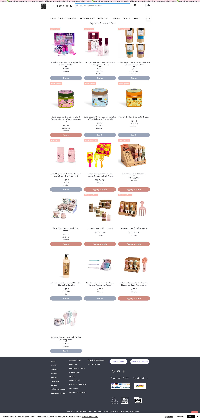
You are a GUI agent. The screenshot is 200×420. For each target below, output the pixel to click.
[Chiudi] (197, 416)
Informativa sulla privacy (90, 417)
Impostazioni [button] (169, 417)
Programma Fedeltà (58, 393)
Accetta (190, 417)
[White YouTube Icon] (118, 371)
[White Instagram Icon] (113, 371)
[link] (147, 5)
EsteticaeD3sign (62, 6)
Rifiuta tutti (180, 417)
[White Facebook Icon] (123, 371)
